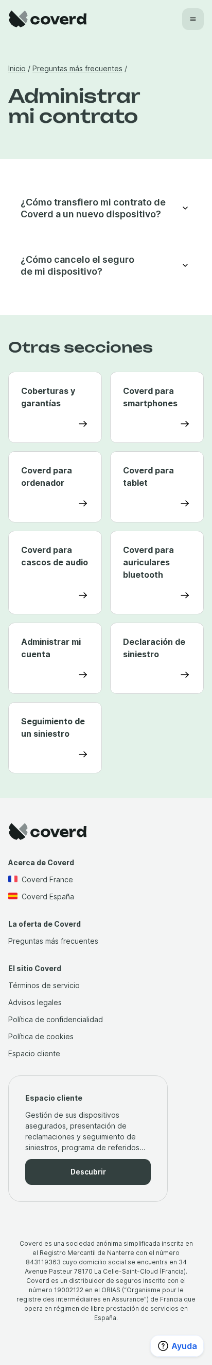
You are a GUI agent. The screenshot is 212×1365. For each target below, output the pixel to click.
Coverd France (47, 879)
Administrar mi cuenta (51, 648)
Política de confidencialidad (55, 1019)
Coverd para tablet (148, 476)
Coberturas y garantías (48, 397)
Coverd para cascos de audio (54, 556)
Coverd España (48, 896)
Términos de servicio (44, 985)
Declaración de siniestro (154, 648)
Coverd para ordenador (46, 476)
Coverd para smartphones (150, 397)
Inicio (17, 68)
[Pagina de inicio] (47, 18)
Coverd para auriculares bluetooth (148, 562)
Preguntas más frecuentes (77, 68)
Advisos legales (35, 1002)
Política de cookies (41, 1036)
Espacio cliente (34, 1053)
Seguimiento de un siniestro (53, 727)
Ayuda (184, 1346)
